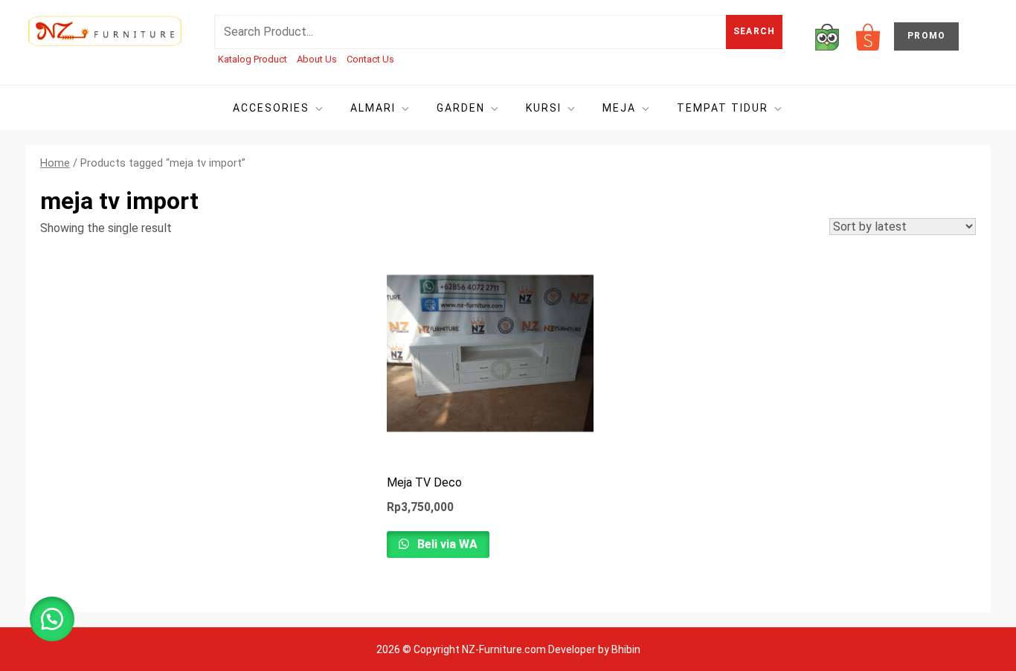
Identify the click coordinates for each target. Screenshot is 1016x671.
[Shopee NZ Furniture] (868, 36)
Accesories (271, 108)
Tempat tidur (722, 108)
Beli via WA (446, 544)
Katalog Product (252, 59)
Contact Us (370, 59)
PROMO (926, 35)
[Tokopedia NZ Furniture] (827, 36)
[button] (52, 619)
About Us (317, 59)
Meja (619, 108)
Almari (373, 108)
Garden (461, 108)
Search (754, 31)
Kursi (544, 108)
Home (55, 163)
